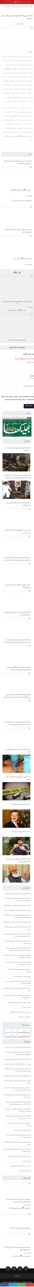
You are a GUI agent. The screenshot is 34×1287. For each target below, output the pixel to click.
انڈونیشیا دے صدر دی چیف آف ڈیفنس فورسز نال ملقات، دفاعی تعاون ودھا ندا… (17, 302)
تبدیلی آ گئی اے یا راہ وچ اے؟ (25, 1017)
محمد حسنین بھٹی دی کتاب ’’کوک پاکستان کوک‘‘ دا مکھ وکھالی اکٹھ (18, 230)
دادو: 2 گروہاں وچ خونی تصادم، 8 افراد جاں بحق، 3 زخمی (17, 777)
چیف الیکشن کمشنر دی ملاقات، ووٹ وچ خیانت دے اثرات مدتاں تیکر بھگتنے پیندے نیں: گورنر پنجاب (17, 476)
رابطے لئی (17, 1276)
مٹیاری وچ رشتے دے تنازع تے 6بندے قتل (22, 976)
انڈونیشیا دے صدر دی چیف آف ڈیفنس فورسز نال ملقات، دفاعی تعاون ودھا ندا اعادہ (17, 162)
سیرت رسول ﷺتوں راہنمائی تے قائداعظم (21, 190)
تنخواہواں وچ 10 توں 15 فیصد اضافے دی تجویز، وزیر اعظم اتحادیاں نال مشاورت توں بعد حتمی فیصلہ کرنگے (17, 695)
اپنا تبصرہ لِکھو (30, 362)
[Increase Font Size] (4, 47)
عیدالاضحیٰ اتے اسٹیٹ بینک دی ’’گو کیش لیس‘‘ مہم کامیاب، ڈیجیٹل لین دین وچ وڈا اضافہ (17, 723)
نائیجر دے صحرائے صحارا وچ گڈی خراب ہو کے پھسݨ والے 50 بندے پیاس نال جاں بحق (18, 668)
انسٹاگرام (11, 1035)
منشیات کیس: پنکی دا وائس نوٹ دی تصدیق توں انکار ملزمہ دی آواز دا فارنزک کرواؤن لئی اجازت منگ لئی (17, 640)
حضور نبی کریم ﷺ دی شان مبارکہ (22, 258)
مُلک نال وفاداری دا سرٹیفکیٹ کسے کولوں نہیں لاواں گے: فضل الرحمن (18, 860)
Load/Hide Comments (17, 347)
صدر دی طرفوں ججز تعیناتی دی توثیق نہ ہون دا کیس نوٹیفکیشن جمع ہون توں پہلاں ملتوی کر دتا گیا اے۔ (17, 558)
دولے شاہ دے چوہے (27, 1007)
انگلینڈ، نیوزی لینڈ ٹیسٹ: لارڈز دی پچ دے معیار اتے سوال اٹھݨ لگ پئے (17, 613)
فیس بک (24, 1030)
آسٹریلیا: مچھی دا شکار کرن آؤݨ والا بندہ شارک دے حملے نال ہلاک (17, 586)
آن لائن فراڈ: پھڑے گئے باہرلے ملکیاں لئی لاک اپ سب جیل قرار (17, 448)
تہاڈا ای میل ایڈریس (28, 386)
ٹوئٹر (11, 1030)
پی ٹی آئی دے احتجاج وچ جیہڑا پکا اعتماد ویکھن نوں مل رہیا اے (17, 531)
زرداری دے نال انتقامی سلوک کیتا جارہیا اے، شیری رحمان (19, 1002)
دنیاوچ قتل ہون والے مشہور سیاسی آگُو (21, 200)
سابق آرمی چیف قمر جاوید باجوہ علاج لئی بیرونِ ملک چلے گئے (18, 503)
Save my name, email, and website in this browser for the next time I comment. (17, 398)
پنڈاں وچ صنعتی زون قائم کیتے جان (21, 804)
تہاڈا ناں (31, 378)
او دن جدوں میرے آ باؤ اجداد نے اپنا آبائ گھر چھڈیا (20, 1012)
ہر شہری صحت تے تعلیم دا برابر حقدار (20, 831)
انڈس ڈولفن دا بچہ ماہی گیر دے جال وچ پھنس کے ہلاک (18, 6)
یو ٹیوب (24, 1035)
